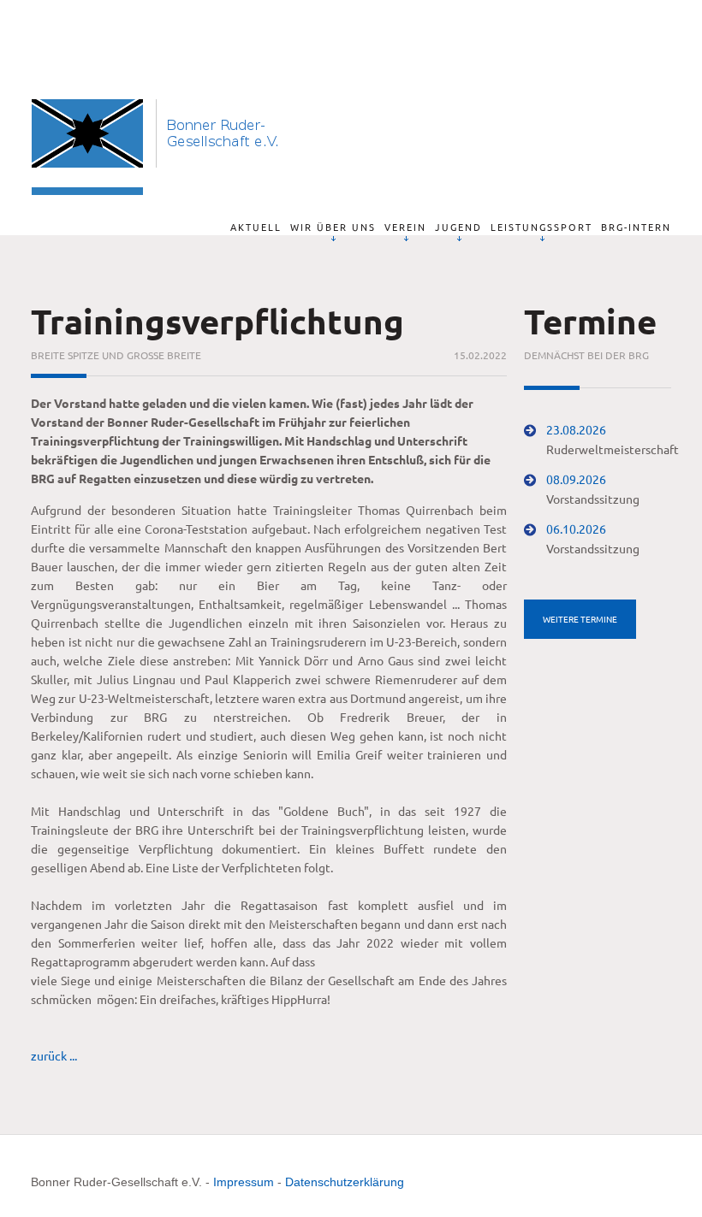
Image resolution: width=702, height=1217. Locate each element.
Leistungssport (541, 226)
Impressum (243, 1182)
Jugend (458, 226)
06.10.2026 (576, 528)
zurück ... (54, 1055)
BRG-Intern (636, 226)
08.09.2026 (576, 479)
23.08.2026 (576, 429)
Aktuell (256, 226)
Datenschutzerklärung (344, 1182)
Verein (405, 226)
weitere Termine (580, 618)
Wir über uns (333, 226)
